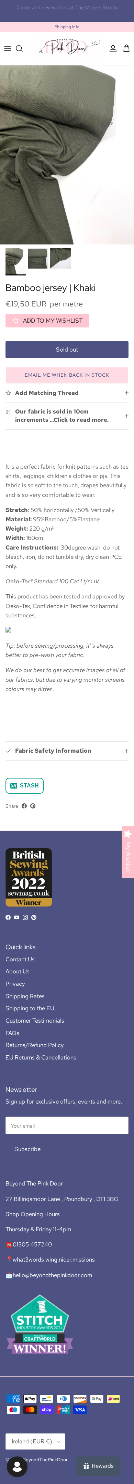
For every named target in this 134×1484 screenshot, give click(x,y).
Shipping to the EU (29, 1008)
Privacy (15, 983)
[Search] (22, 48)
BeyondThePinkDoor (45, 1459)
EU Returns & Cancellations (40, 1057)
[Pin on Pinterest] (32, 805)
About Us (17, 971)
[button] (67, 375)
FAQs (12, 1033)
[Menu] (7, 48)
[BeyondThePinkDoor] (67, 48)
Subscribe (27, 1149)
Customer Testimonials (34, 1020)
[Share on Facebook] (24, 805)
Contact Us (20, 959)
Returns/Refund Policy (34, 1045)
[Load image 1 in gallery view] (67, 154)
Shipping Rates (25, 996)
